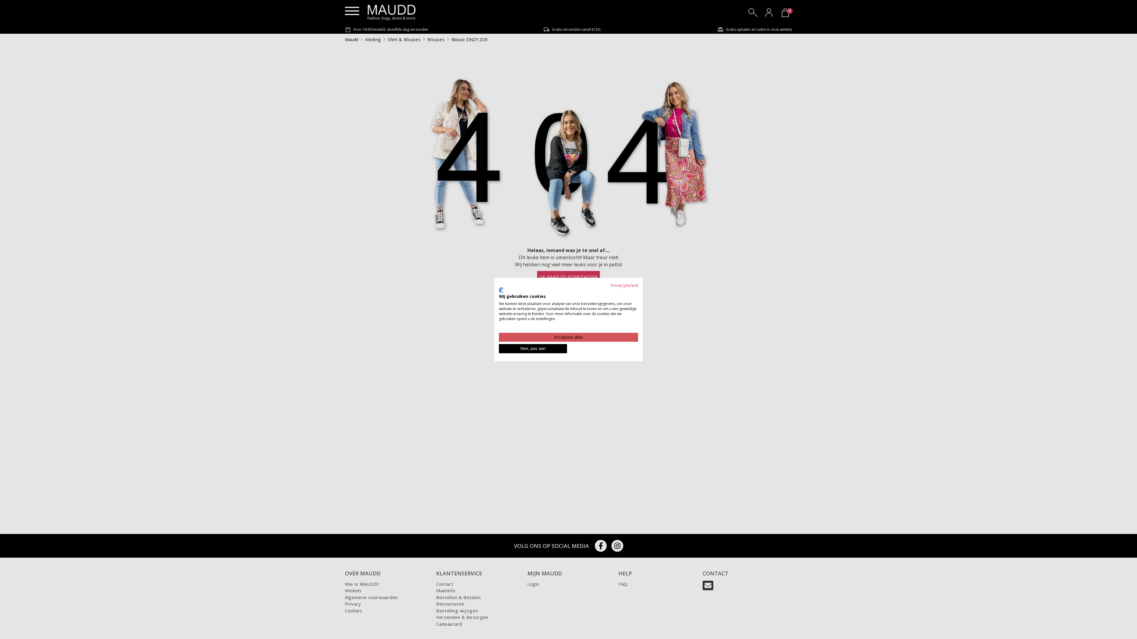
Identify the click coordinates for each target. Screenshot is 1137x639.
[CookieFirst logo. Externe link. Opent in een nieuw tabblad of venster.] (501, 290)
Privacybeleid (624, 285)
